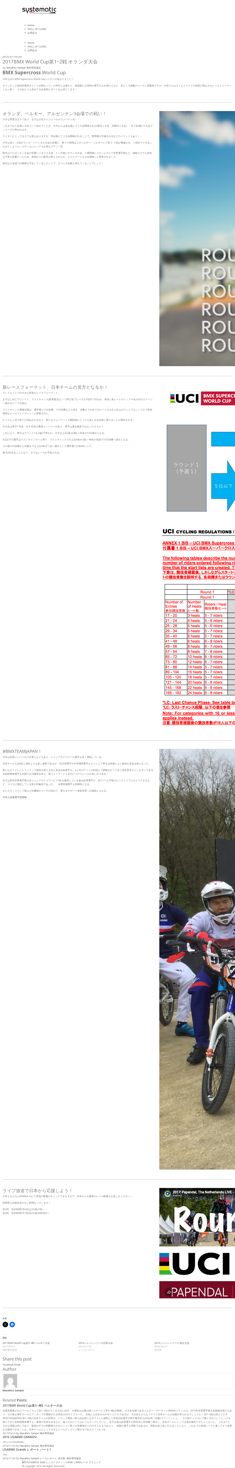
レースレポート (48, 1458)
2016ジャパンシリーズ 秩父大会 (171, 1343)
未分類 (61, 1458)
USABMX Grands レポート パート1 (27, 1449)
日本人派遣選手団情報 (15, 797)
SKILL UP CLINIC (37, 29)
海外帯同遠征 (33, 67)
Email (17, 1364)
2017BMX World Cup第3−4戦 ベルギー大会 (26, 1343)
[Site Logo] (39, 9)
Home (31, 25)
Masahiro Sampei (16, 67)
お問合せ (32, 32)
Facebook (8, 1364)
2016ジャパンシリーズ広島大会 (95, 1343)
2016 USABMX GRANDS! (20, 1437)
